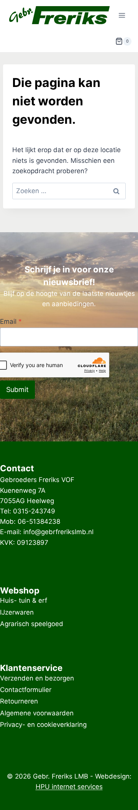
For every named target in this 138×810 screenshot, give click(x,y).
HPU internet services (69, 786)
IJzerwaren (17, 612)
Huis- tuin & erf (23, 601)
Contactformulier (25, 690)
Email (11, 321)
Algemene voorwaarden (37, 713)
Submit (17, 389)
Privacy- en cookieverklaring (43, 724)
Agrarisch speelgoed (31, 624)
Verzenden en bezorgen (37, 678)
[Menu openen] (122, 15)
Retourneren (19, 701)
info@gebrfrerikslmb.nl (58, 532)
